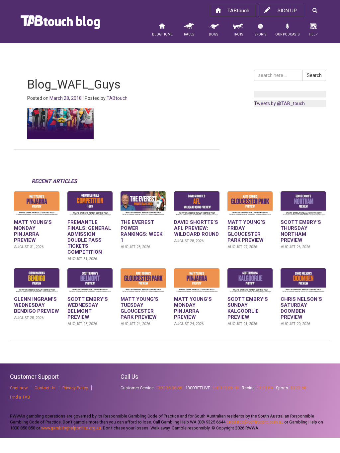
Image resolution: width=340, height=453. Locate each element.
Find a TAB (20, 397)
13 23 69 (265, 387)
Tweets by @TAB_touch (279, 103)
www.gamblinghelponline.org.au (71, 427)
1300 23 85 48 (225, 387)
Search (314, 75)
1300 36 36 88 (169, 387)
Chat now (19, 387)
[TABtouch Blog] (60, 23)
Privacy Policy (75, 387)
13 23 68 (298, 387)
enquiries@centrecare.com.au (254, 422)
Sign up (287, 11)
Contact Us (45, 387)
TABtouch (238, 11)
